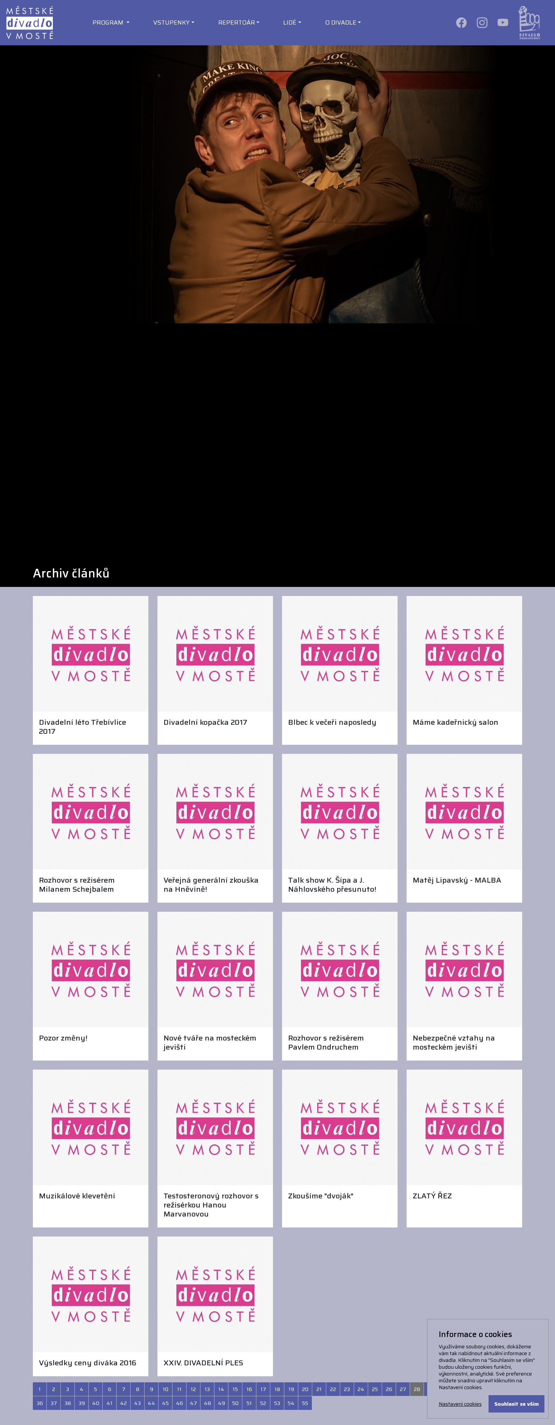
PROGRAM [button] (108, 22)
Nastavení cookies (460, 1404)
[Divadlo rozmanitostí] (529, 22)
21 (319, 1389)
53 (277, 1403)
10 (165, 1389)
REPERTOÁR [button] (236, 22)
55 (305, 1403)
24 (361, 1389)
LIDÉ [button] (289, 22)
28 (417, 1389)
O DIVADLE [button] (340, 22)
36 (40, 1403)
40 (95, 1403)
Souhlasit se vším (516, 1404)
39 (82, 1403)
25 (375, 1389)
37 (54, 1403)
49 (221, 1403)
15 (235, 1389)
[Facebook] (462, 22)
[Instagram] (483, 22)
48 (207, 1403)
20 (305, 1389)
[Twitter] (503, 22)
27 (403, 1389)
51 (249, 1403)
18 (277, 1389)
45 (165, 1403)
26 (389, 1389)
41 (109, 1403)
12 (193, 1389)
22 (333, 1389)
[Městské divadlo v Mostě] (29, 22)
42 (123, 1403)
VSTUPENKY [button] (171, 22)
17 (263, 1389)
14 (221, 1389)
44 (151, 1403)
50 (235, 1403)
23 (347, 1389)
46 (179, 1403)
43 (137, 1403)
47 (193, 1403)
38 (68, 1403)
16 (249, 1389)
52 (263, 1403)
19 (291, 1389)
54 (291, 1403)
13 (207, 1389)
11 (179, 1389)
